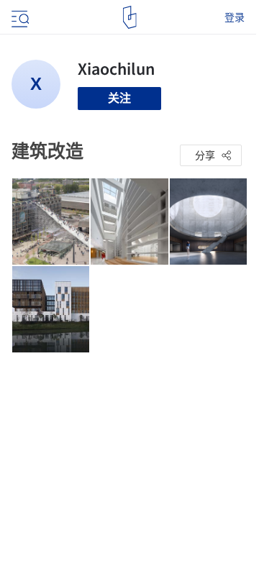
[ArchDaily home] (130, 17)
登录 (234, 17)
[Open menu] (19, 17)
